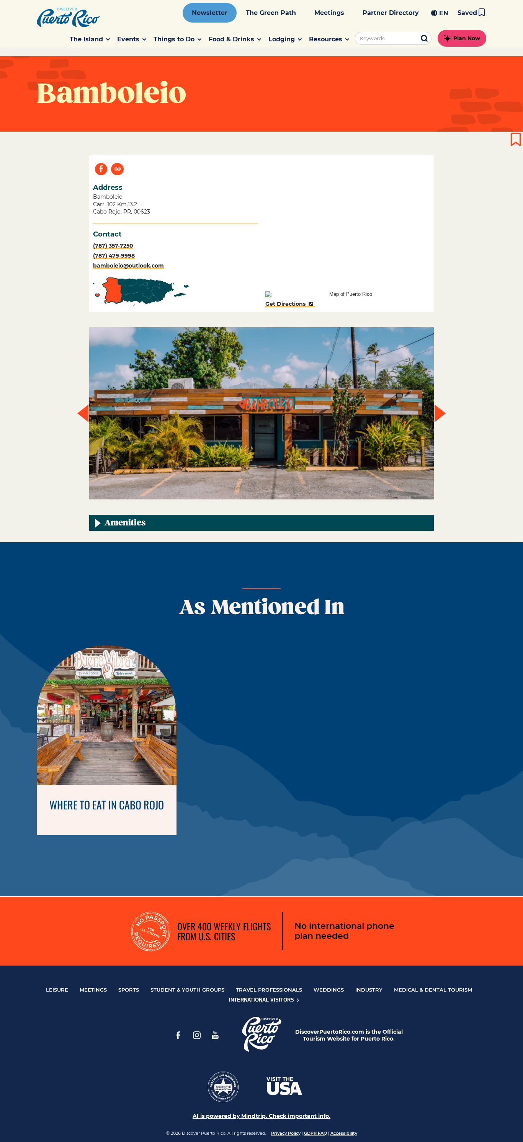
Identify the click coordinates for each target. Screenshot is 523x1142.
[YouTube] (215, 1035)
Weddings (329, 990)
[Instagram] (196, 1035)
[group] (261, 413)
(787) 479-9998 (114, 255)
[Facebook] (178, 1035)
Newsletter (209, 12)
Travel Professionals (269, 990)
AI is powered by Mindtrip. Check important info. (261, 1116)
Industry (368, 990)
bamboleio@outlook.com (128, 265)
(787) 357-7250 (113, 245)
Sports (128, 990)
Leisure (57, 990)
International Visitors (262, 1000)
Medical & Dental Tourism (433, 990)
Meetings (329, 12)
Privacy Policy (286, 1133)
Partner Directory (391, 12)
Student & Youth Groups (187, 990)
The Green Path (271, 12)
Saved (467, 12)
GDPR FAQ (315, 1133)
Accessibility (343, 1133)
